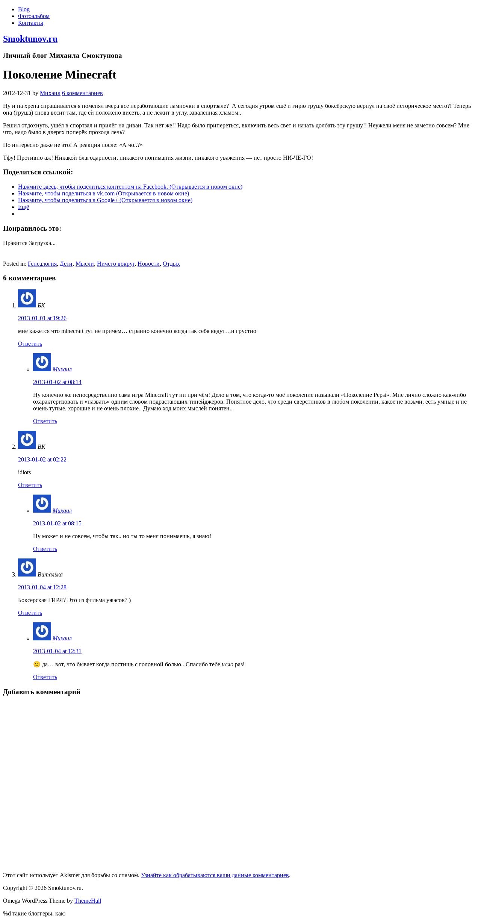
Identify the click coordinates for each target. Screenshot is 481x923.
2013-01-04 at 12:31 (57, 651)
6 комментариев (82, 93)
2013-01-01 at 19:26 (42, 318)
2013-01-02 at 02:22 (42, 459)
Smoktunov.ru (30, 39)
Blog (24, 9)
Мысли (85, 263)
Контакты (30, 23)
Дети (66, 263)
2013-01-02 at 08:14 (57, 382)
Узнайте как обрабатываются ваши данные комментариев (215, 875)
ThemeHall (87, 900)
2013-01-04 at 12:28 (42, 587)
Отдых (171, 263)
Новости (149, 263)
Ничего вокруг (116, 263)
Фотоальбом (34, 16)
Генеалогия (42, 263)
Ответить (30, 343)
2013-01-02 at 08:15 (57, 523)
